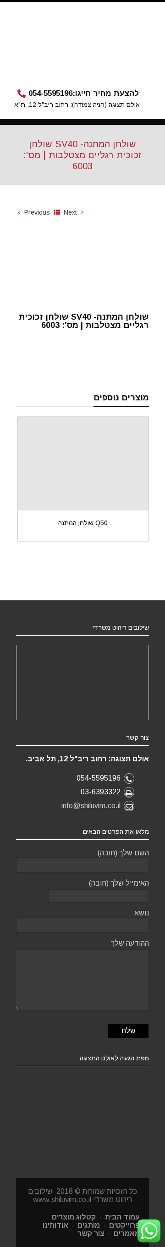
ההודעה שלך (130, 943)
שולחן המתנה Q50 (83, 523)
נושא (141, 913)
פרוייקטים (124, 1225)
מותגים (88, 1225)
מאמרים (127, 1233)
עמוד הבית (122, 1217)
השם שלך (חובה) (123, 853)
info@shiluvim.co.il (91, 805)
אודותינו (55, 1225)
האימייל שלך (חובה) (119, 883)
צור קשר (90, 1233)
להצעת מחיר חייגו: (83, 93)
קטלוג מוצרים (74, 1217)
